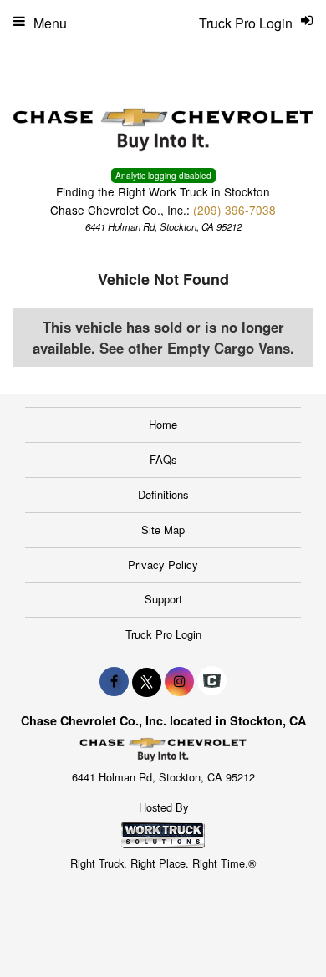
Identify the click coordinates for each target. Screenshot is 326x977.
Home (163, 424)
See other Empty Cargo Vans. (196, 348)
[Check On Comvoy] (212, 681)
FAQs (163, 459)
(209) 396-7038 (234, 209)
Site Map (163, 529)
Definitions (163, 494)
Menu (50, 23)
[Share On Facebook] (114, 681)
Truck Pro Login (163, 634)
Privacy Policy (163, 564)
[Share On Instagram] (179, 681)
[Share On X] (146, 681)
